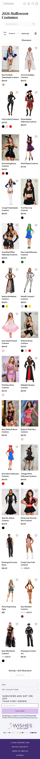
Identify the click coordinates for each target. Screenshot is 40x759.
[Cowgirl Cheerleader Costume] (10, 192)
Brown (22, 616)
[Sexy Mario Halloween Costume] (10, 458)
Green (22, 262)
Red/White (22, 572)
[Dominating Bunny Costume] (10, 147)
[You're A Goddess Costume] (29, 59)
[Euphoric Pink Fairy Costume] (29, 413)
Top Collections (10, 690)
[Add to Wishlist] (17, 48)
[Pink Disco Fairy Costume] (10, 369)
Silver (22, 306)
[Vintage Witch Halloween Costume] (29, 458)
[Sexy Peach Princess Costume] (10, 325)
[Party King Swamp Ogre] (10, 590)
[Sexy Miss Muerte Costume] (10, 635)
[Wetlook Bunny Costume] (29, 325)
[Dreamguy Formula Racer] (10, 546)
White (22, 84)
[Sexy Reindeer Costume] (29, 590)
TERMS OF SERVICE (20, 751)
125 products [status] (26, 40)
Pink (6, 126)
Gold (6, 306)
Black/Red (22, 129)
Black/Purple (22, 170)
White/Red (26, 527)
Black (26, 84)
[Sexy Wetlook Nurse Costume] (10, 413)
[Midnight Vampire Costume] (29, 369)
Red (10, 126)
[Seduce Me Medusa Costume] (10, 280)
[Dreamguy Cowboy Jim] (29, 635)
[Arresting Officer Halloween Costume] (10, 236)
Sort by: (9, 33)
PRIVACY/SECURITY (20, 747)
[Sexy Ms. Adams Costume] (10, 502)
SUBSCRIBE (20, 711)
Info (4, 685)
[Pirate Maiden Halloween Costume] (29, 103)
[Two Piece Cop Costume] (29, 192)
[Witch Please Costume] (29, 147)
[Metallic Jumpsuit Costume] (29, 280)
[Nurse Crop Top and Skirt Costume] (29, 502)
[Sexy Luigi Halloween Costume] (29, 236)
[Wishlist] (32, 4)
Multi (3, 84)
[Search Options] (34, 24)
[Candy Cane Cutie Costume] (29, 546)
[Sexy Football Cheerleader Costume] (10, 59)
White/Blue (3, 217)
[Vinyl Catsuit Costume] (10, 103)
